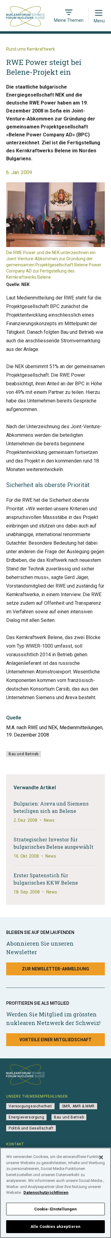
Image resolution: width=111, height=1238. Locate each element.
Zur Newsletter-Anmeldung (55, 968)
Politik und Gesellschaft (31, 1128)
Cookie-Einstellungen (55, 1209)
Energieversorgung (26, 1117)
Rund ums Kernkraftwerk (30, 49)
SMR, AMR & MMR (78, 1106)
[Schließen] (101, 1157)
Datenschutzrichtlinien (45, 1192)
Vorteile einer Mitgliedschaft (55, 1039)
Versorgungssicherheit (30, 1106)
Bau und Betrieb (24, 754)
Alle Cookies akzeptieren (55, 1226)
